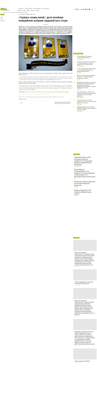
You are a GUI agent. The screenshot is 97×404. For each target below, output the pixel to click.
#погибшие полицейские (47, 96)
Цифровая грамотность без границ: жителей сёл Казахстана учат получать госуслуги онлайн (86, 108)
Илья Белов (2, 20)
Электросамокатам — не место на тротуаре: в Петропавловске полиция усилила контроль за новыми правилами (86, 94)
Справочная (37, 10)
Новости (21, 8)
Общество (29, 8)
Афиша (24, 10)
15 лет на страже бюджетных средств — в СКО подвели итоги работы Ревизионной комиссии (86, 70)
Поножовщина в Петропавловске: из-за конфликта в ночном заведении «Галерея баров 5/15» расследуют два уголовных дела (84, 173)
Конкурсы (28, 10)
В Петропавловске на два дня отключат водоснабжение (84, 57)
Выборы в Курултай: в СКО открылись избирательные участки (82, 192)
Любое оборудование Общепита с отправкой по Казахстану (84, 282)
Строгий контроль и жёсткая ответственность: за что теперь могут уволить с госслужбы (86, 101)
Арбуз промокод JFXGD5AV (82, 361)
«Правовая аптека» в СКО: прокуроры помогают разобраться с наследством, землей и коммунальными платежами (83, 160)
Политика (46, 8)
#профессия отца (56, 96)
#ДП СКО (61, 96)
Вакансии (32, 10)
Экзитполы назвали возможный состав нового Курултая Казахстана (84, 183)
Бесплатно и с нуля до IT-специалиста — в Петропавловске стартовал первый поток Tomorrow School (86, 63)
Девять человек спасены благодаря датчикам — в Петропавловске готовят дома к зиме (86, 77)
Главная (1, 12)
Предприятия (20, 10)
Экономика (38, 8)
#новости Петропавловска (29, 96)
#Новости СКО (21, 96)
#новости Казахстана (39, 96)
